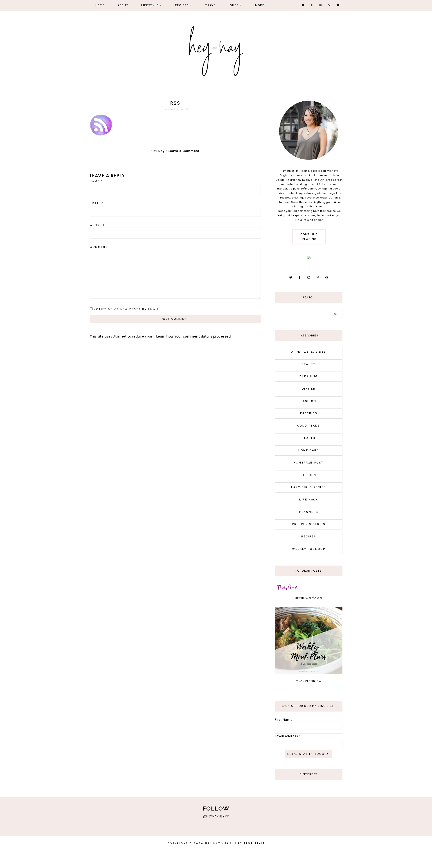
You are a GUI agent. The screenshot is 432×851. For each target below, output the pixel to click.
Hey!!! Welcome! (308, 598)
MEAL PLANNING (308, 681)
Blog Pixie (254, 843)
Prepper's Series (308, 524)
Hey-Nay (216, 50)
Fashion (308, 401)
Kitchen (308, 475)
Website (97, 225)
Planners (308, 512)
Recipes (308, 536)
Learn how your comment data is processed (193, 336)
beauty (309, 364)
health (308, 438)
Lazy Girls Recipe (308, 487)
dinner (308, 388)
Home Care (308, 450)
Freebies (308, 413)
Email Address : (287, 736)
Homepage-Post (309, 462)
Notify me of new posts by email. (127, 309)
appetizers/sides (308, 351)
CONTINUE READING (309, 237)
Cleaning (309, 376)
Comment (99, 247)
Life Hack (308, 499)
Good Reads (308, 425)
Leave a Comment (184, 151)
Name (96, 181)
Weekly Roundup (308, 549)
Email (97, 203)
